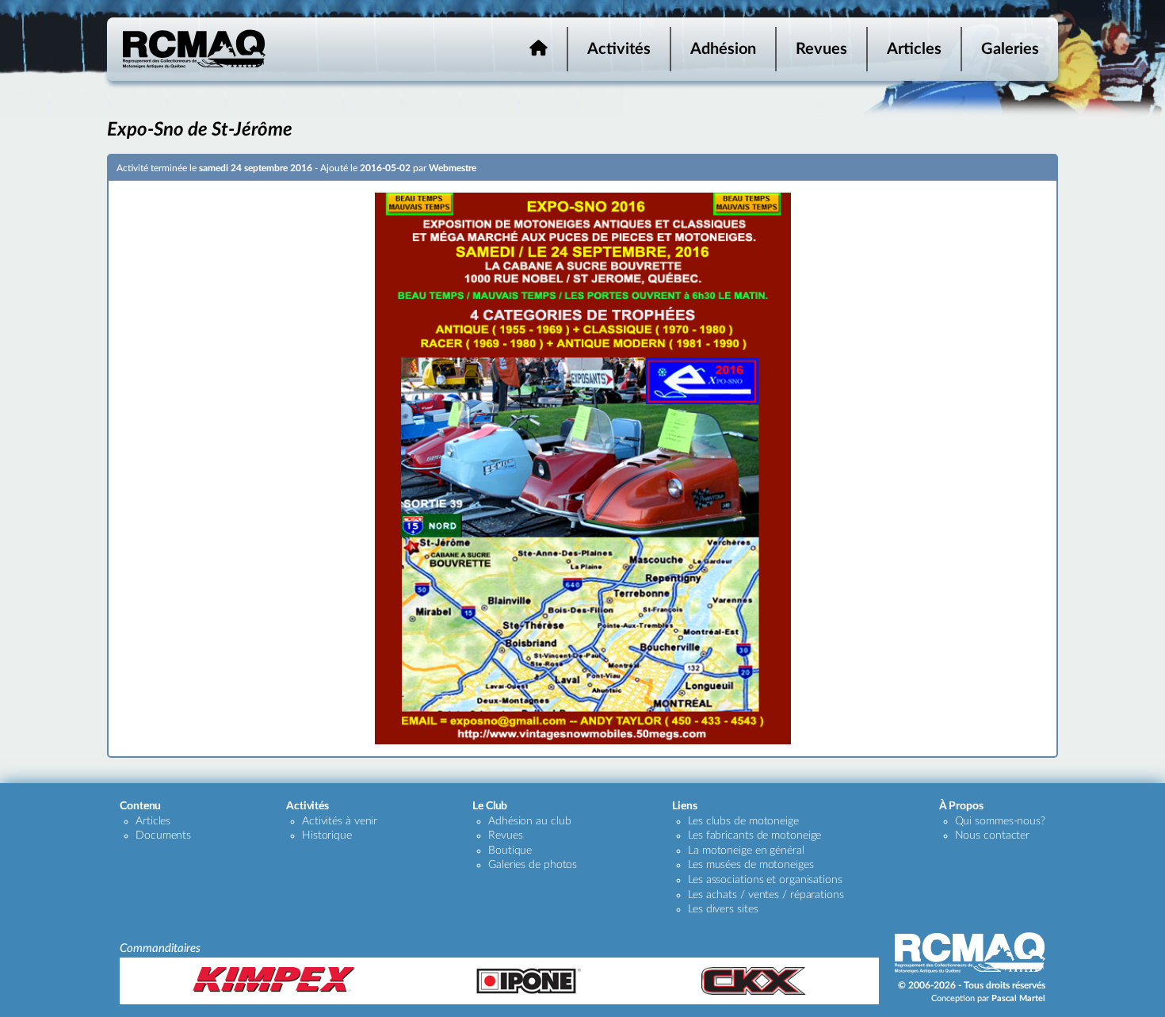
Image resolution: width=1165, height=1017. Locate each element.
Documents (163, 835)
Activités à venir (339, 821)
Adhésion (723, 49)
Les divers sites (723, 909)
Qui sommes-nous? (1000, 821)
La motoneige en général (746, 850)
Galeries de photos (532, 864)
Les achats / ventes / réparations (766, 894)
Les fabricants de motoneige (754, 835)
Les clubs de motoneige (743, 821)
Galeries (1010, 49)
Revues (821, 49)
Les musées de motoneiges (751, 864)
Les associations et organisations (765, 879)
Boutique (510, 850)
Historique (327, 835)
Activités (619, 49)
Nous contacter (992, 835)
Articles (914, 49)
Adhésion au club (529, 821)
